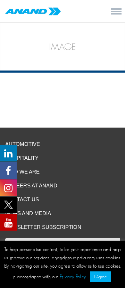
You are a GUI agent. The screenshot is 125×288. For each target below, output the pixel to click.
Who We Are (22, 172)
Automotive (22, 144)
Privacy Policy (73, 276)
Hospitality (22, 158)
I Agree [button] (100, 276)
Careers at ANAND (31, 185)
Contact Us (22, 199)
